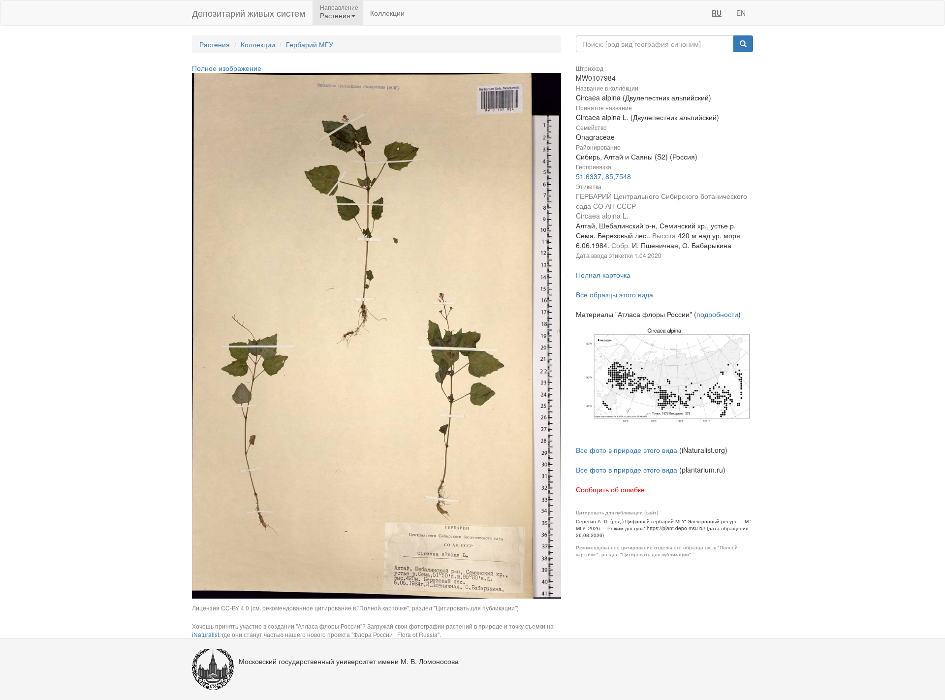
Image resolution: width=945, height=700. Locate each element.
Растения (214, 44)
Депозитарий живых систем (248, 12)
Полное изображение (226, 68)
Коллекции (387, 13)
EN (741, 13)
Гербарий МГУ (309, 44)
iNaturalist (205, 634)
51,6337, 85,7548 (603, 176)
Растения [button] (335, 15)
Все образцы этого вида (614, 294)
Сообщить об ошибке (610, 489)
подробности (717, 314)
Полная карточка (603, 275)
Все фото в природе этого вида (626, 450)
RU (717, 13)
